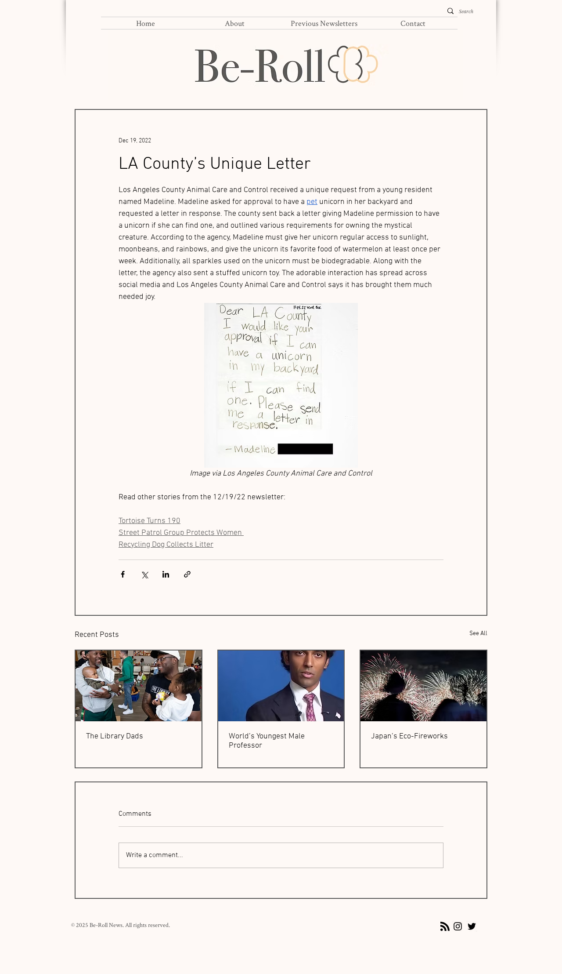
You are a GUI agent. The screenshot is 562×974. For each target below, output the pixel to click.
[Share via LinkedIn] (166, 574)
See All (478, 633)
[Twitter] (471, 926)
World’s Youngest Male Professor (267, 741)
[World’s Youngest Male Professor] (281, 686)
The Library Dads (114, 736)
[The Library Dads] (139, 686)
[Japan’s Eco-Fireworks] (423, 686)
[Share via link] (187, 574)
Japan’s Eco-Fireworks (409, 736)
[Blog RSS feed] (445, 927)
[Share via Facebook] (123, 574)
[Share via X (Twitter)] (144, 574)
